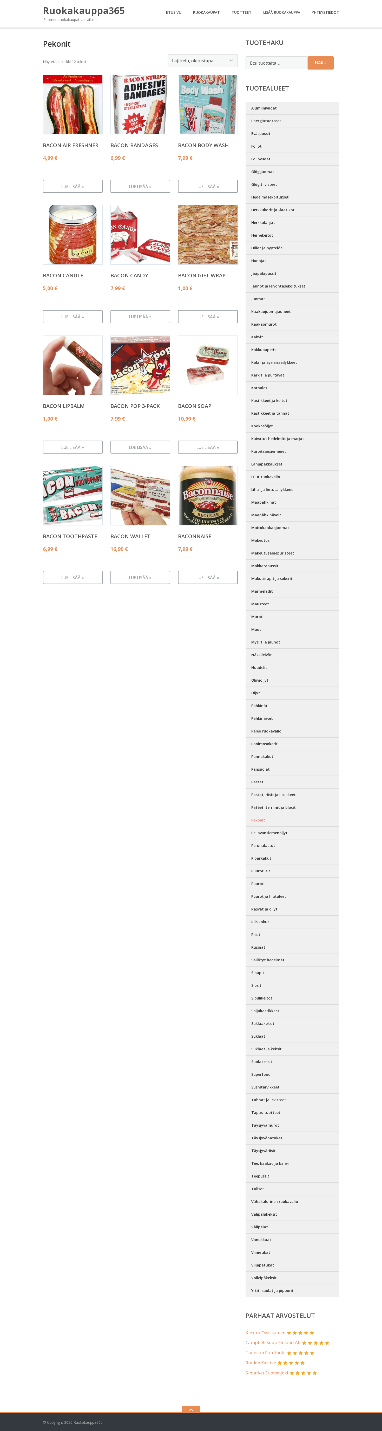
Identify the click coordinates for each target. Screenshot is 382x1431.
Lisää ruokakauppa (281, 12)
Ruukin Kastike (261, 1363)
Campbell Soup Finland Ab (273, 1342)
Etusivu (173, 12)
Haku (320, 63)
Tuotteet (242, 12)
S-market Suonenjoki (267, 1373)
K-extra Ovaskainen (265, 1333)
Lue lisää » (72, 186)
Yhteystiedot (325, 12)
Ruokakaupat (206, 12)
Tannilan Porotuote (266, 1352)
